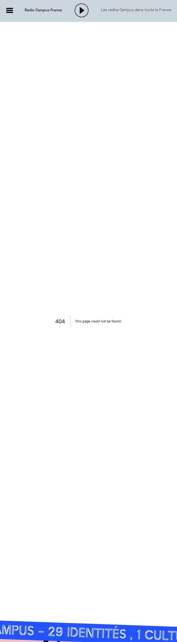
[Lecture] (81, 10)
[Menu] (9, 10)
